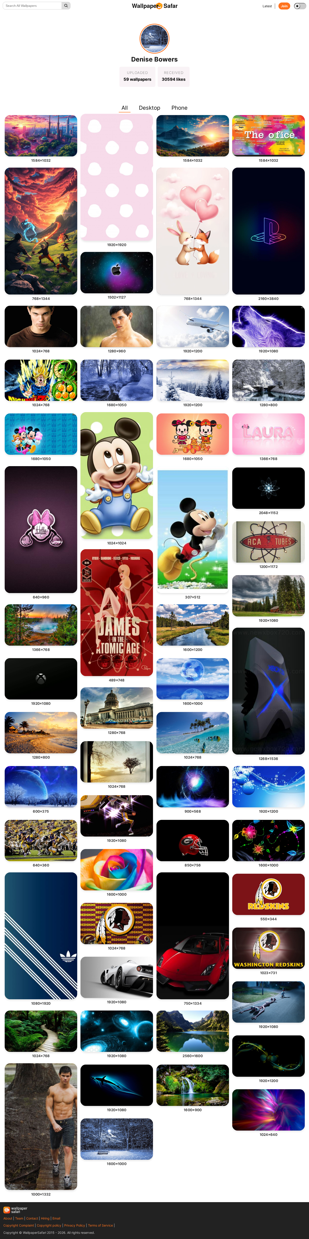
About (7, 1218)
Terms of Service (100, 1225)
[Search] (66, 5)
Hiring (45, 1218)
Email (56, 1218)
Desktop (149, 107)
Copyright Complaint (18, 1225)
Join (284, 6)
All (124, 107)
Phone (179, 107)
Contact (32, 1218)
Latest (267, 6)
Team (19, 1218)
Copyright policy (49, 1225)
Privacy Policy (74, 1225)
